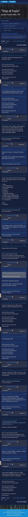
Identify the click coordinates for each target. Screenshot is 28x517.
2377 (15, 41)
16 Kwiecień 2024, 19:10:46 (7, 222)
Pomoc (8, 510)
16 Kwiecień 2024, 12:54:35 (7, 123)
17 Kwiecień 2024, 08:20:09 (7, 302)
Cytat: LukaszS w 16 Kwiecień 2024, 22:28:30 (13, 273)
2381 (2, 43)
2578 (6, 43)
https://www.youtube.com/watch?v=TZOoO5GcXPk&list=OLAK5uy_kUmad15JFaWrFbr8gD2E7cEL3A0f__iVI (14, 422)
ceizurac (8, 49)
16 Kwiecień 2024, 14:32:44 (7, 149)
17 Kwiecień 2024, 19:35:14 (7, 417)
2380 (24, 41)
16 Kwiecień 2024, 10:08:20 (7, 88)
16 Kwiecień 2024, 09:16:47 (7, 54)
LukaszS (9, 239)
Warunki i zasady (13, 510)
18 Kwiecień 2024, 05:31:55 (7, 448)
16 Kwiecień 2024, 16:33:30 (7, 174)
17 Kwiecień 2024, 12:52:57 (7, 369)
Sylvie (22, 28)
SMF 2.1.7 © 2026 (10, 513)
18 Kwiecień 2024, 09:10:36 (7, 469)
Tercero (8, 143)
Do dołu (3, 41)
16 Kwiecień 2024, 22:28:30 (7, 245)
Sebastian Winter (11, 116)
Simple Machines (17, 513)
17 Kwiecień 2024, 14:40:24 (7, 393)
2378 (17, 41)
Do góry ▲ (19, 510)
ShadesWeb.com (17, 515)
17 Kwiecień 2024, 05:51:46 (7, 269)
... (13, 41)
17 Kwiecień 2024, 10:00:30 (7, 335)
